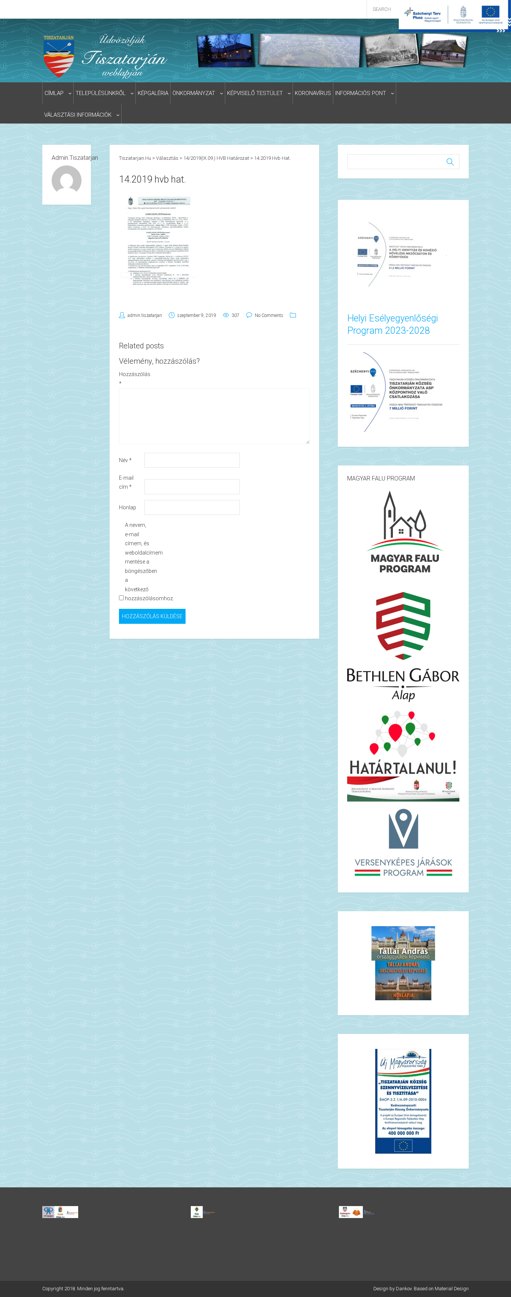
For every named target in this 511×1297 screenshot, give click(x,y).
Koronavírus (313, 93)
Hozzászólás (131, 379)
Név (125, 460)
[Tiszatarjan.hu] (107, 56)
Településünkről (101, 93)
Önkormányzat (193, 93)
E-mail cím (126, 482)
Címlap (54, 93)
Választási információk (77, 115)
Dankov (403, 1288)
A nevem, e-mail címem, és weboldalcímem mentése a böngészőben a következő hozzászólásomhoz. (137, 561)
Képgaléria (153, 93)
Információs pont (360, 93)
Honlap (127, 507)
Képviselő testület (255, 93)
